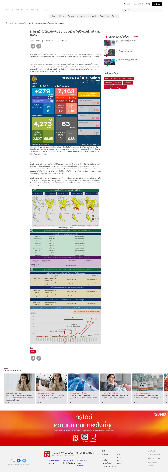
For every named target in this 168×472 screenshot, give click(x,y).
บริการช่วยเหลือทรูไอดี (109, 466)
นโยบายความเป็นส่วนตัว (155, 459)
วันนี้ (7, 10)
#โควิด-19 (113, 79)
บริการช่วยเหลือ (152, 462)
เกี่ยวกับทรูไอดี (152, 451)
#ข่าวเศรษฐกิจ (9, 393)
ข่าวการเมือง (81, 16)
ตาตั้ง (38, 10)
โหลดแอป (127, 4)
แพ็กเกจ (119, 460)
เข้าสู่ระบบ (157, 4)
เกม (32, 10)
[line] (13, 461)
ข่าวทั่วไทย (71, 16)
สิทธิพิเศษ (19, 10)
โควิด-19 (62, 16)
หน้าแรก (53, 16)
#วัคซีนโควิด (118, 83)
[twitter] (24, 461)
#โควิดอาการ (108, 83)
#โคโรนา (123, 87)
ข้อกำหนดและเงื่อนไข (154, 455)
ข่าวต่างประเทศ (104, 16)
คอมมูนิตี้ (120, 463)
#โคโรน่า (107, 87)
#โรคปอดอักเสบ (128, 83)
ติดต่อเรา (150, 466)
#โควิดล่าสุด (115, 87)
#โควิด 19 (122, 79)
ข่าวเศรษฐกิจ (92, 16)
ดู (12, 10)
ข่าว (15, 23)
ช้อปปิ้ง (104, 460)
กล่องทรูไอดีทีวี (106, 463)
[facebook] (19, 461)
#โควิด (33, 352)
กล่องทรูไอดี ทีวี (138, 4)
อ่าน (27, 10)
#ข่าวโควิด (130, 79)
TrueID (12, 4)
